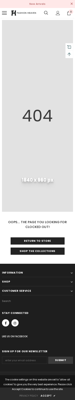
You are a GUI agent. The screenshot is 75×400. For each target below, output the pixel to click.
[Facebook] (5, 322)
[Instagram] (15, 322)
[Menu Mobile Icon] (4, 13)
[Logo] (23, 13)
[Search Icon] (46, 13)
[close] (72, 4)
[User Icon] (58, 13)
